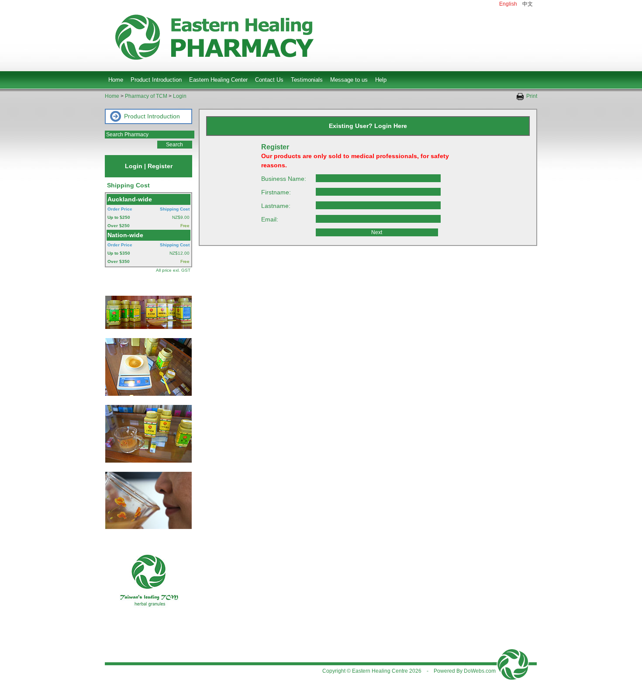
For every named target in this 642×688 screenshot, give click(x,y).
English (508, 4)
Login (179, 96)
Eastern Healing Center (218, 79)
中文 (527, 4)
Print (530, 96)
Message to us (349, 79)
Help (381, 79)
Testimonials (307, 79)
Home (115, 79)
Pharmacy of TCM (146, 96)
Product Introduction (156, 79)
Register (160, 165)
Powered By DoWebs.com (465, 671)
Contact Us (269, 79)
